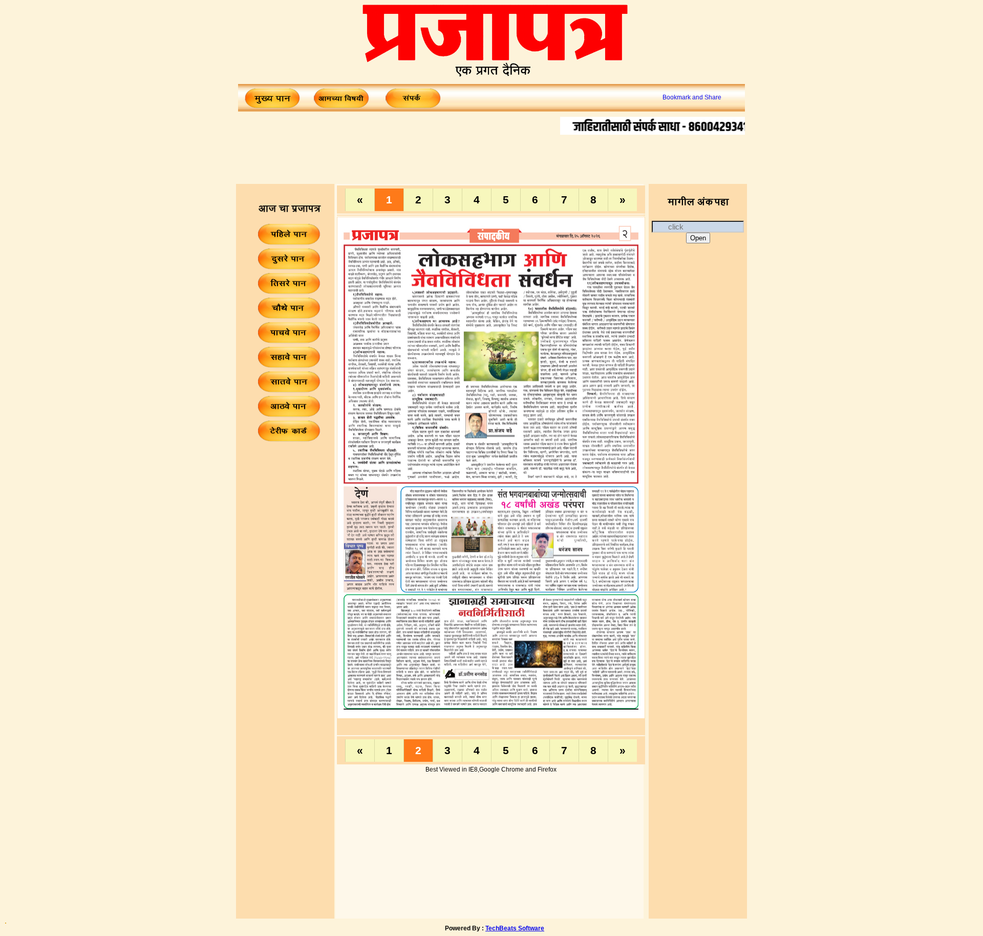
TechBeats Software (514, 928)
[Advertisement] (491, 158)
